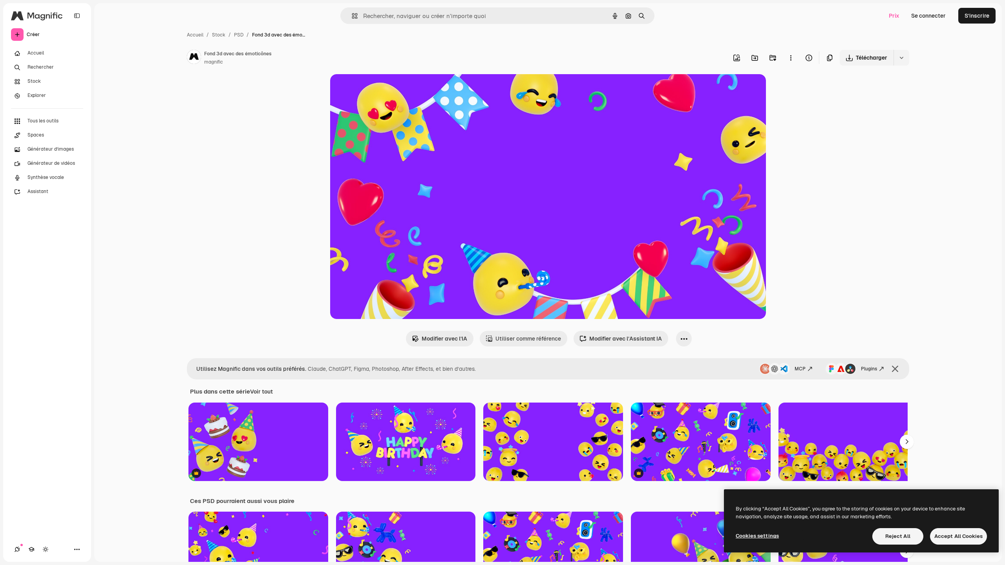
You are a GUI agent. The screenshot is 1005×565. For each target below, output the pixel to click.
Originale (382, 89)
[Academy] (31, 549)
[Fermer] (895, 369)
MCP (800, 369)
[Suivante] (907, 442)
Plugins (869, 369)
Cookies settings (757, 535)
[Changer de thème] (45, 549)
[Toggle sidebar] (77, 15)
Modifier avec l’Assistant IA (625, 338)
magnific (213, 62)
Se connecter (928, 15)
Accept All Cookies (958, 536)
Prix (894, 15)
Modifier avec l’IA (444, 338)
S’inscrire (977, 15)
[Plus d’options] (791, 58)
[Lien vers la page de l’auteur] (194, 58)
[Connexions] (17, 549)
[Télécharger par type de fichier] (901, 58)
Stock (218, 35)
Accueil (195, 35)
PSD (238, 35)
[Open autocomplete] (351, 16)
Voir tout (261, 391)
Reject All (897, 536)
